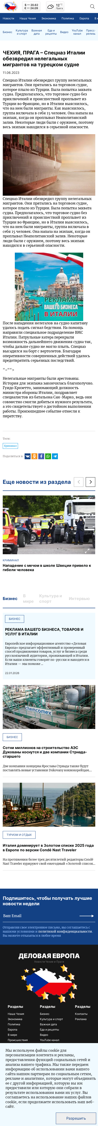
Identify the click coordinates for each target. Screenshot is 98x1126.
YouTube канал (77, 32)
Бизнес (7, 32)
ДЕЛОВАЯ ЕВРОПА (49, 956)
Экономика (48, 18)
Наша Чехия (28, 18)
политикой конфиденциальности (65, 932)
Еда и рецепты (51, 32)
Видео (64, 32)
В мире (12, 1034)
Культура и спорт (22, 32)
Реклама (81, 1019)
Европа (84, 18)
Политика (68, 18)
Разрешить (76, 1118)
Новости (8, 18)
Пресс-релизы (91, 32)
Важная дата (36, 32)
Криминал (10, 445)
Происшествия (18, 1040)
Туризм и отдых (19, 834)
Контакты (81, 1014)
